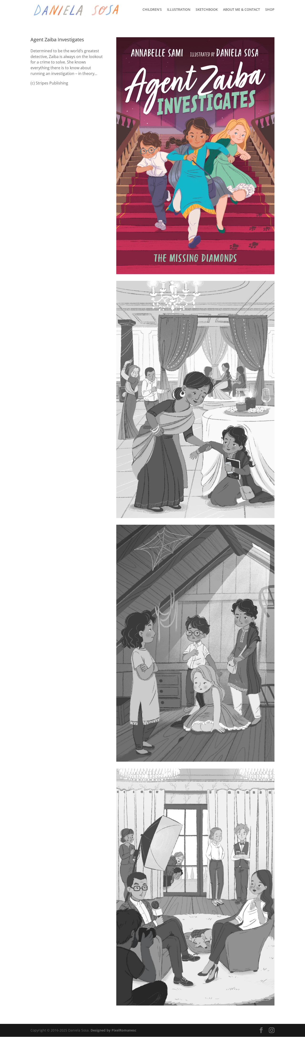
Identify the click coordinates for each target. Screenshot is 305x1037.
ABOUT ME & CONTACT (241, 10)
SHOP (269, 10)
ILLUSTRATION (178, 10)
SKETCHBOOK (207, 10)
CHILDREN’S (152, 10)
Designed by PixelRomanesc (113, 1030)
